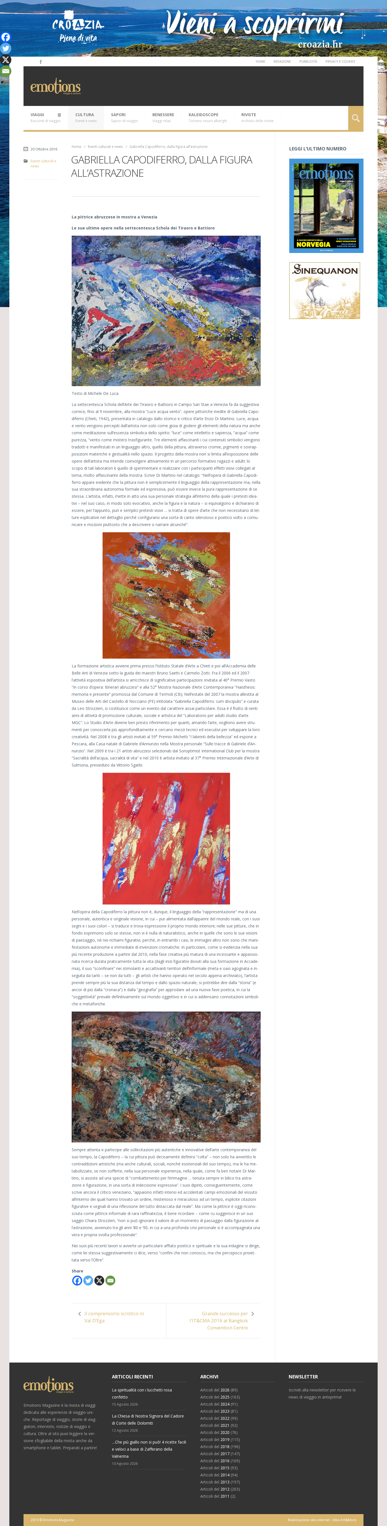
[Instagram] (32, 61)
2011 (224, 1496)
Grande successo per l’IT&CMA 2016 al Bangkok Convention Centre (219, 1320)
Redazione (282, 61)
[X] (99, 1280)
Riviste (257, 117)
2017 (224, 1453)
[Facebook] (40, 61)
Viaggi (46, 117)
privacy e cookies (340, 61)
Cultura (86, 117)
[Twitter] (88, 1280)
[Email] (110, 1280)
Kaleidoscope (208, 117)
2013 (224, 1482)
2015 (224, 1467)
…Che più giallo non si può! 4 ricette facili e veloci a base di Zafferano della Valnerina (149, 1449)
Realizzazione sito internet (309, 1520)
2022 (224, 1418)
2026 (224, 1390)
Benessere (163, 117)
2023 (224, 1411)
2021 (224, 1425)
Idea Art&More (344, 1520)
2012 (224, 1489)
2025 (224, 1397)
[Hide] (2, 82)
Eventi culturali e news (105, 146)
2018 (224, 1446)
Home (260, 61)
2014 (224, 1475)
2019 (224, 1439)
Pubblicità (308, 61)
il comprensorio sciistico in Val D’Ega (114, 1317)
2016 (224, 1460)
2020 (224, 1432)
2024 (224, 1404)
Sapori (124, 117)
